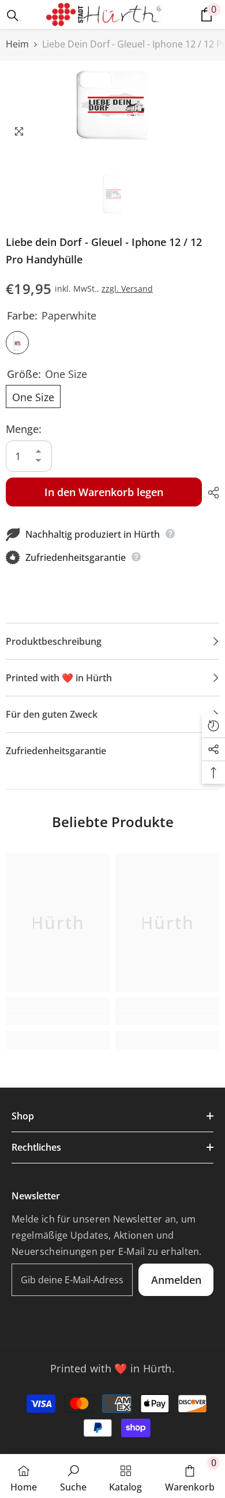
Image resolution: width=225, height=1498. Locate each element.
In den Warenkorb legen (103, 492)
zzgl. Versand (127, 288)
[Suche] (13, 16)
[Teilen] (210, 492)
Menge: (24, 429)
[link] (58, 1018)
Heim (17, 44)
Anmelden (176, 1280)
